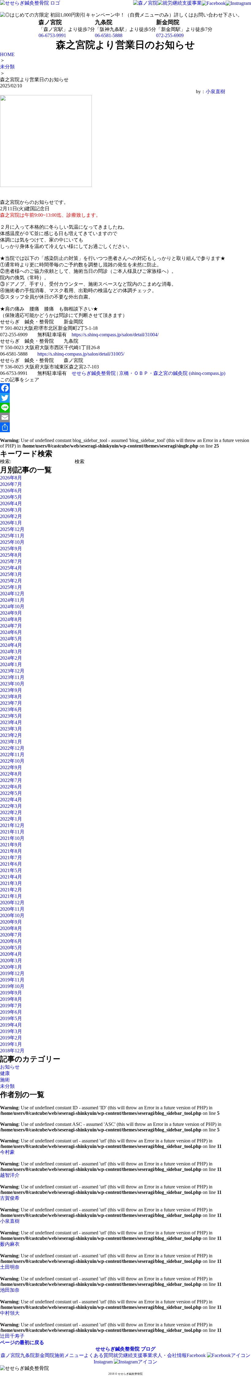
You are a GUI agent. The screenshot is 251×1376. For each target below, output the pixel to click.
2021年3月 (11, 883)
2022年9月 (11, 767)
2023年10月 (12, 683)
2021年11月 (12, 831)
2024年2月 (11, 658)
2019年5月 (11, 1018)
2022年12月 (12, 748)
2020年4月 (11, 954)
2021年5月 (11, 870)
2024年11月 (12, 600)
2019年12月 (12, 973)
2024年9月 (11, 613)
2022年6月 (11, 786)
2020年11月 (12, 909)
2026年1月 (11, 522)
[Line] (112, 408)
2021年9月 (11, 844)
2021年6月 (11, 864)
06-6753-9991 (52, 35)
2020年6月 (11, 941)
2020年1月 (11, 967)
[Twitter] (112, 398)
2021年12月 (12, 825)
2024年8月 (11, 619)
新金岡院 (44, 1355)
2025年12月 (12, 529)
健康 (5, 1073)
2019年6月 (11, 1012)
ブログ (148, 1348)
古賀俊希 (10, 1198)
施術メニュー (69, 1355)
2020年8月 (11, 928)
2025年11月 (12, 535)
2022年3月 (11, 806)
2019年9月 (11, 992)
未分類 (7, 1086)
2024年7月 (11, 625)
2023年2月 (11, 735)
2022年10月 (12, 761)
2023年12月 (12, 670)
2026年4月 (11, 503)
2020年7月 (11, 934)
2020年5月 (11, 947)
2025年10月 (12, 542)
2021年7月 (11, 857)
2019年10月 (12, 986)
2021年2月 (11, 889)
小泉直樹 (215, 91)
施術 (5, 1079)
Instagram (104, 1361)
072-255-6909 (170, 35)
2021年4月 (11, 876)
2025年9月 (11, 548)
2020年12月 (12, 902)
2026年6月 (11, 490)
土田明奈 (10, 1267)
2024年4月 (11, 645)
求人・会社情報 (169, 1355)
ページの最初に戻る (22, 1342)
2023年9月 (11, 690)
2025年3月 (11, 574)
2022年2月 (11, 812)
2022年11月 (12, 754)
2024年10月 (12, 606)
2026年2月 (11, 516)
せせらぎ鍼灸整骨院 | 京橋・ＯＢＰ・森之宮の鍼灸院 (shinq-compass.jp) (148, 373)
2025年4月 (11, 567)
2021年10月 (12, 838)
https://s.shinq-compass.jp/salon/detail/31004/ (115, 334)
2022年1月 (11, 818)
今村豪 (7, 1152)
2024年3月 (11, 651)
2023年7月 (11, 703)
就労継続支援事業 (132, 1355)
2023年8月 (11, 696)
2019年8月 (11, 999)
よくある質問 (98, 1355)
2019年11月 (12, 979)
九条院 (27, 1355)
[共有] (112, 427)
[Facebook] (112, 388)
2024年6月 (11, 632)
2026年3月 (11, 510)
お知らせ (10, 1066)
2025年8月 (11, 555)
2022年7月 (11, 780)
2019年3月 (11, 1031)
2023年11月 (12, 677)
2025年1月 (11, 587)
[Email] (112, 417)
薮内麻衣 (10, 1244)
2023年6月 (11, 709)
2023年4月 (11, 722)
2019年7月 (11, 1005)
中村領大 (10, 1313)
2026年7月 (11, 484)
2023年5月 (11, 715)
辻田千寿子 (12, 1336)
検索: (5, 461)
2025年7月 (11, 561)
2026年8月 (11, 477)
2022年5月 (11, 793)
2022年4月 (11, 799)
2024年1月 (11, 664)
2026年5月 (11, 497)
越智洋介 (10, 1175)
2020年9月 (11, 921)
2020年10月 (12, 915)
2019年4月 (11, 1024)
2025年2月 (11, 580)
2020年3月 (11, 960)
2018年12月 (12, 1050)
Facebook (197, 1355)
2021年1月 (11, 896)
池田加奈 (10, 1290)
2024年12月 (12, 593)
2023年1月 (11, 741)
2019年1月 (11, 1044)
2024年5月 (11, 638)
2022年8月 (11, 773)
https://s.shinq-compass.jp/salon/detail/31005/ (80, 353)
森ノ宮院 (10, 1355)
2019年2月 (11, 1037)
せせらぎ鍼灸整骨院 (118, 1348)
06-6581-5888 (108, 35)
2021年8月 (11, 851)
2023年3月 (11, 728)
